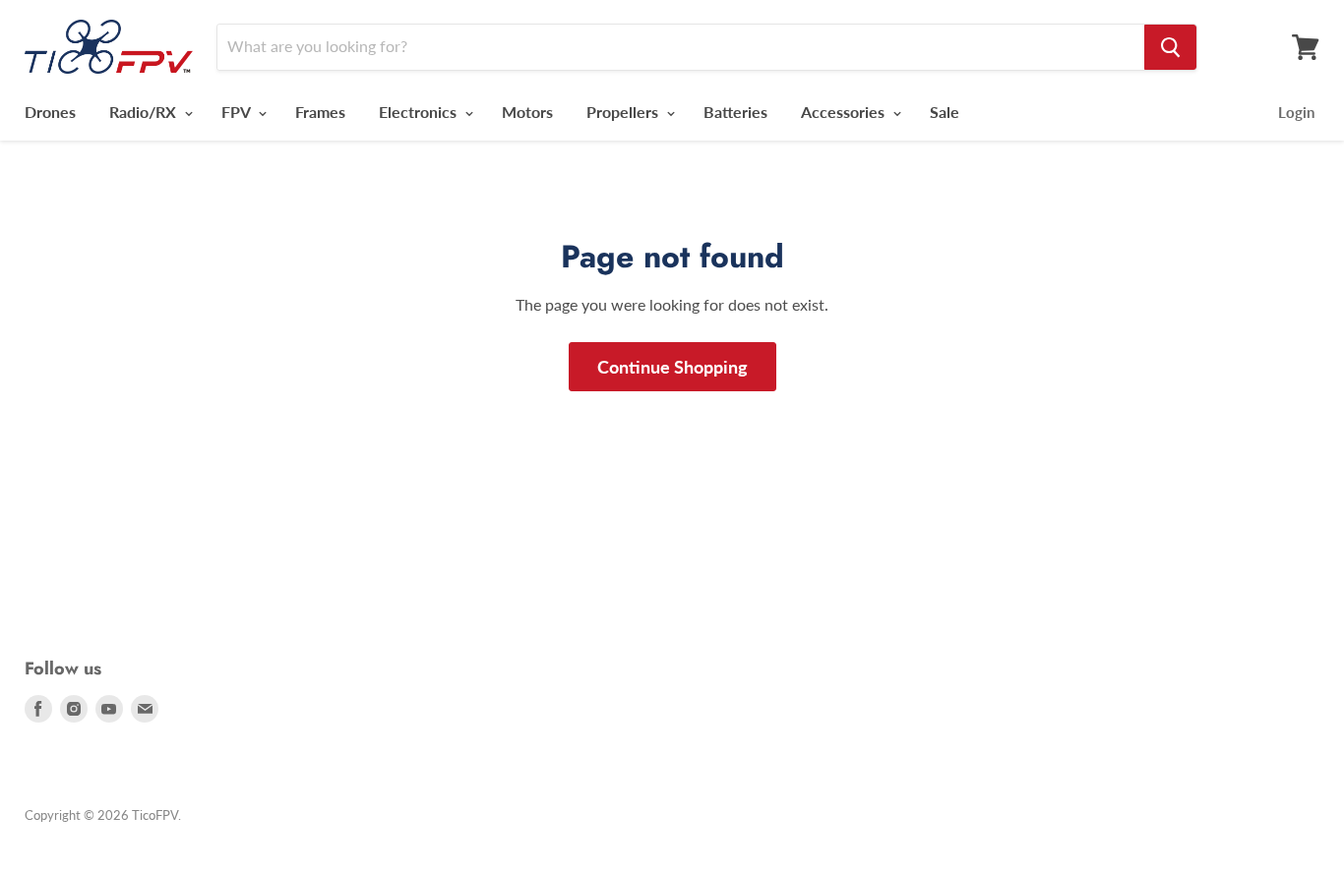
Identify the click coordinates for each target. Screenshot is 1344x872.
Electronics (419, 111)
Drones (50, 111)
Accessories (844, 111)
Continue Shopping (672, 367)
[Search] (1170, 47)
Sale (944, 111)
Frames (320, 111)
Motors (527, 111)
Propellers (624, 111)
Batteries (735, 111)
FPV (237, 111)
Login (1296, 112)
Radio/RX (144, 111)
